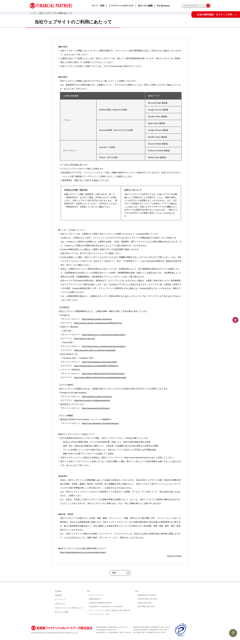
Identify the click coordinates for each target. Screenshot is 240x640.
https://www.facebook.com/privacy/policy (99, 362)
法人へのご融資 (145, 5)
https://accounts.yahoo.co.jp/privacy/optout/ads (94, 350)
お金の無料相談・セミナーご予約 (214, 14)
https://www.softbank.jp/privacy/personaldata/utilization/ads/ (100, 377)
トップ (33, 13)
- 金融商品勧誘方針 (94, 599)
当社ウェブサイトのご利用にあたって (69, 608)
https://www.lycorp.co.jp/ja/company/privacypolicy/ (104, 334)
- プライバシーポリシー (96, 595)
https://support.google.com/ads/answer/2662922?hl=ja (98, 323)
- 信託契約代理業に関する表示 (147, 599)
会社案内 (58, 591)
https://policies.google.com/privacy (97, 319)
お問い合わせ (60, 604)
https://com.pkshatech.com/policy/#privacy (100, 423)
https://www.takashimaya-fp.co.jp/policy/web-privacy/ (83, 552)
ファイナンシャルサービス (121, 5)
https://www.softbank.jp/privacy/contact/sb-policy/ (103, 373)
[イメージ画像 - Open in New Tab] (181, 629)
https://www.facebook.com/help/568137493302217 (96, 366)
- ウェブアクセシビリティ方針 (98, 614)
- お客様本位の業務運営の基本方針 (100, 603)
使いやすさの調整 (61, 612)
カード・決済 (98, 5)
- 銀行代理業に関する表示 (146, 606)
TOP (114, 573)
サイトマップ (60, 600)
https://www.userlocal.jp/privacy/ (96, 408)
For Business (163, 5)
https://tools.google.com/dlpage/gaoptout (92, 400)
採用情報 (58, 595)
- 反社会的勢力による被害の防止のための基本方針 (105, 606)
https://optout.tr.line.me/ (84, 338)
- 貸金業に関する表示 (144, 603)
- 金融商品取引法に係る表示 (146, 595)
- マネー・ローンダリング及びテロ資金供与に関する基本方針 (109, 610)
